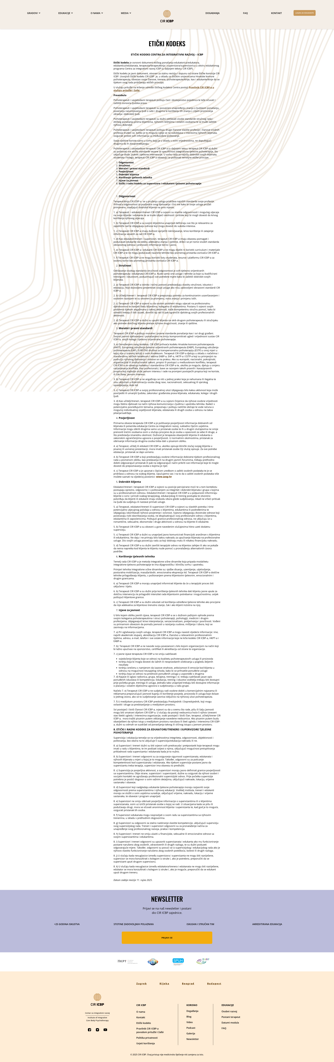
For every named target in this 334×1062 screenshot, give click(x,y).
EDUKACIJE (64, 13)
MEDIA (125, 13)
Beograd (188, 983)
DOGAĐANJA (212, 13)
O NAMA (95, 13)
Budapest (214, 983)
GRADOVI (32, 13)
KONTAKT (276, 13)
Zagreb (141, 983)
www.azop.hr (164, 476)
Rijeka (164, 983)
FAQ (245, 13)
